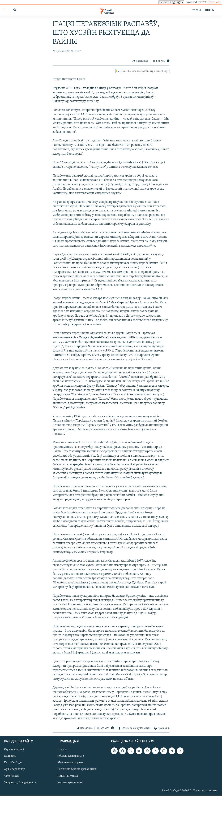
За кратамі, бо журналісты (20, 782)
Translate (214, 2)
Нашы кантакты (68, 776)
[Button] (140, 61)
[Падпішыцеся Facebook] (122, 751)
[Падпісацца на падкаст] (147, 751)
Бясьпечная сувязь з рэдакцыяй (77, 769)
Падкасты (10, 756)
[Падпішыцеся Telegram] (172, 751)
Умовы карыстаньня (70, 782)
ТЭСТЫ (196, 10)
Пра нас (62, 749)
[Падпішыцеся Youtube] (139, 751)
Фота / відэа (11, 776)
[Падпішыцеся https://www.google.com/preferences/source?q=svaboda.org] (114, 751)
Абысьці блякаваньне (71, 756)
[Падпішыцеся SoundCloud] (155, 751)
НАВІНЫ (209, 10)
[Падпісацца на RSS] (180, 751)
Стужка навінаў (14, 749)
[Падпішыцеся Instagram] (163, 751)
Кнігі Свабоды (13, 762)
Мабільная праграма (70, 762)
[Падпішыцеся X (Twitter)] (130, 751)
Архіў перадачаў (14, 769)
